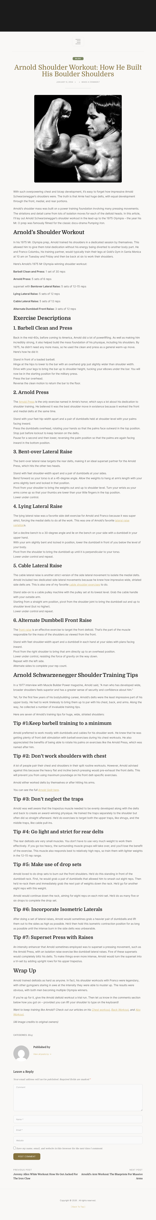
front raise (25, 629)
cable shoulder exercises (84, 584)
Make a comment (91, 82)
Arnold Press (26, 401)
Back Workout (120, 1009)
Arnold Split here (48, 789)
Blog (78, 59)
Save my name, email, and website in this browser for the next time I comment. (59, 1148)
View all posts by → (42, 1054)
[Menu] (78, 41)
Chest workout (101, 1009)
